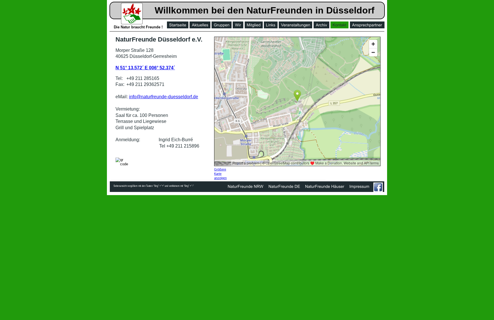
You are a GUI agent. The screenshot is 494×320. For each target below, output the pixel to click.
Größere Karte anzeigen (220, 174)
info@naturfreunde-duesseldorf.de (163, 96)
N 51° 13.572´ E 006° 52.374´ (145, 67)
